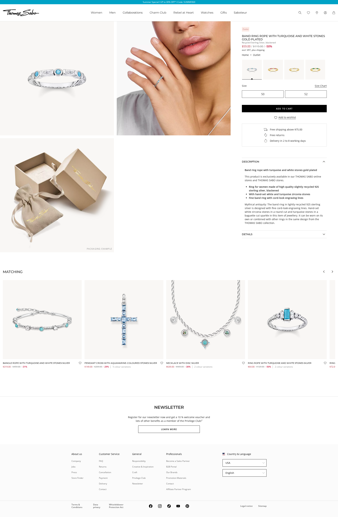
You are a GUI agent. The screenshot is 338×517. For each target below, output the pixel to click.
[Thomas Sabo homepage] (21, 12)
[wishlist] (308, 12)
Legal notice (246, 505)
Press (74, 472)
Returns (103, 466)
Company (76, 461)
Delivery (103, 483)
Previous (324, 271)
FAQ (101, 461)
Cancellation (105, 472)
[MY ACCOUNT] (325, 12)
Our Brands (171, 472)
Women (96, 12)
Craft (134, 472)
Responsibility (139, 461)
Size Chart (321, 85)
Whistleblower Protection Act (116, 506)
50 (262, 94)
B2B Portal (171, 466)
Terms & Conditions (76, 506)
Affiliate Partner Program (178, 489)
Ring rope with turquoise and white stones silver (279, 363)
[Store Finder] (317, 12)
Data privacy (96, 506)
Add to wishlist (287, 117)
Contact (103, 489)
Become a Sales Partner (178, 461)
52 (306, 94)
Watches (207, 12)
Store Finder (77, 477)
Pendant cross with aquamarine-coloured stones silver (120, 363)
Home (245, 55)
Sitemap (262, 505)
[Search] (300, 12)
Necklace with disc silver (182, 363)
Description (250, 161)
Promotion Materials (176, 477)
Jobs (73, 466)
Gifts (223, 12)
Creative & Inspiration (143, 466)
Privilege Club (139, 477)
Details (247, 234)
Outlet (256, 55)
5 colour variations (122, 366)
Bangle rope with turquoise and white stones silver (36, 363)
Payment (103, 477)
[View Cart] (334, 12)
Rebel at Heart (183, 12)
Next (332, 271)
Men (112, 12)
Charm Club (158, 12)
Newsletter (137, 483)
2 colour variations (203, 366)
